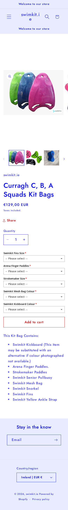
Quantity (9, 231)
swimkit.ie (32, 494)
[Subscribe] (56, 440)
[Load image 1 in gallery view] (16, 158)
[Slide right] (64, 159)
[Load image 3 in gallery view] (51, 158)
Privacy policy (41, 499)
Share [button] (11, 220)
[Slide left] (4, 159)
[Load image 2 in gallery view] (34, 158)
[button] (9, 17)
